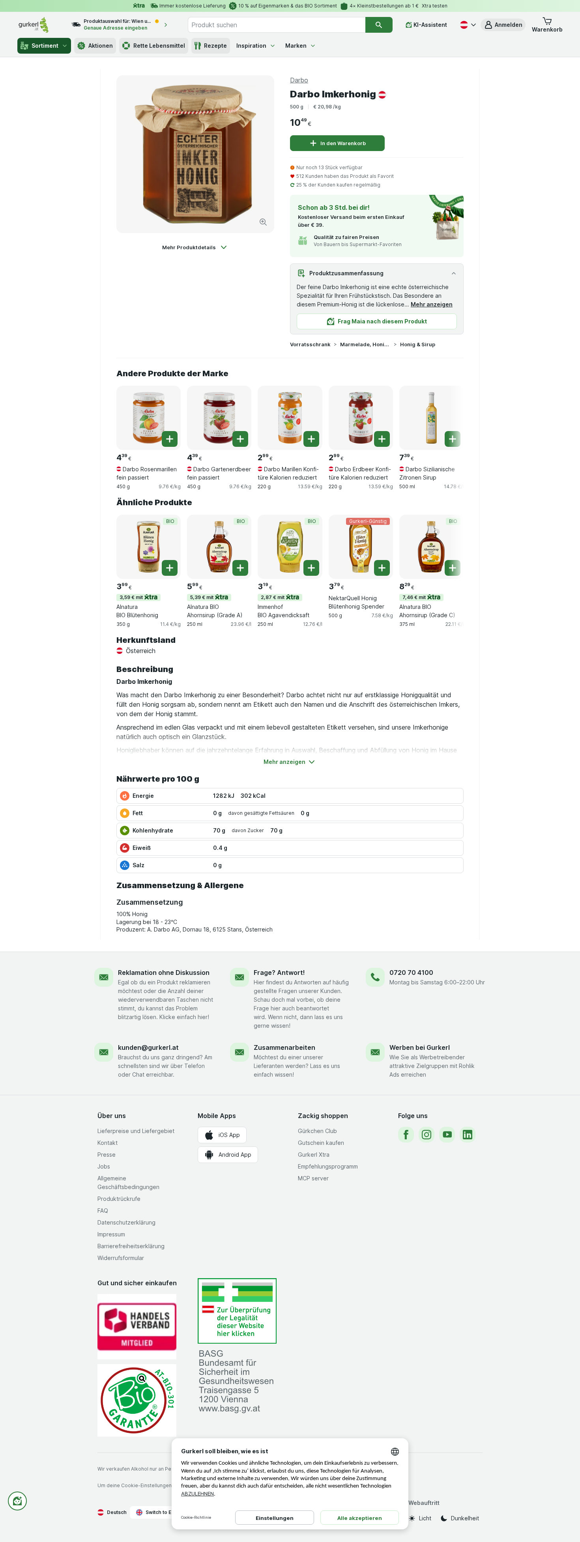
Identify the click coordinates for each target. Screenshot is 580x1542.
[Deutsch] (467, 25)
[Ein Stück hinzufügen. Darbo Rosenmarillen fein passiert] (170, 439)
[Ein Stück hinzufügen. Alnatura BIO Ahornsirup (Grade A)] (240, 568)
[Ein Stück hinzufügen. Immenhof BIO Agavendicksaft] (311, 568)
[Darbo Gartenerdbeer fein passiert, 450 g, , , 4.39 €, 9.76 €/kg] (219, 418)
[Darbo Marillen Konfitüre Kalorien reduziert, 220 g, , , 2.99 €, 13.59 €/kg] (290, 418)
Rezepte (215, 45)
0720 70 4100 (411, 972)
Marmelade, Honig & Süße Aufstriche (365, 344)
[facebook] (406, 1134)
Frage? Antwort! (279, 972)
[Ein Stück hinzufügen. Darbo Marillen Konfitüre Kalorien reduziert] (311, 439)
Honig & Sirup (417, 344)
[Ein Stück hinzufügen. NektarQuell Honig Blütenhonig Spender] (382, 568)
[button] (503, 25)
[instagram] (426, 1134)
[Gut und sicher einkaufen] (136, 1400)
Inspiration (251, 45)
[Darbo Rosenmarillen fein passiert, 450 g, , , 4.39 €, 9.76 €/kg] (148, 418)
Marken (296, 45)
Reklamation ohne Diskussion (164, 972)
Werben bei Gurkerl (419, 1047)
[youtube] (447, 1134)
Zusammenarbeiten (284, 1047)
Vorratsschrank (310, 344)
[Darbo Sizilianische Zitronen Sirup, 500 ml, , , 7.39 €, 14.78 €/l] (431, 418)
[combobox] (276, 25)
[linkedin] (467, 1134)
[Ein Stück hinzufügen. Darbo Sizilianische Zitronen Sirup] (452, 439)
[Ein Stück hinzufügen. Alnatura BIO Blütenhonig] (170, 568)
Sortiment (45, 45)
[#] (237, 1311)
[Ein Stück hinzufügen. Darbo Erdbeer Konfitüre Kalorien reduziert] (382, 439)
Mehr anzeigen (432, 304)
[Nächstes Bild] (447, 414)
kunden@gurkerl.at (148, 1047)
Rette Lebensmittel (159, 45)
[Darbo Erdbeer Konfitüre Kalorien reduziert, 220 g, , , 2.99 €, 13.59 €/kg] (361, 418)
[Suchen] (379, 25)
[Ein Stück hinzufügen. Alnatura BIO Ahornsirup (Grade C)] (452, 568)
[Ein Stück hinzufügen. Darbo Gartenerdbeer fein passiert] (240, 439)
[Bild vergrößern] (263, 222)
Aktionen (100, 45)
